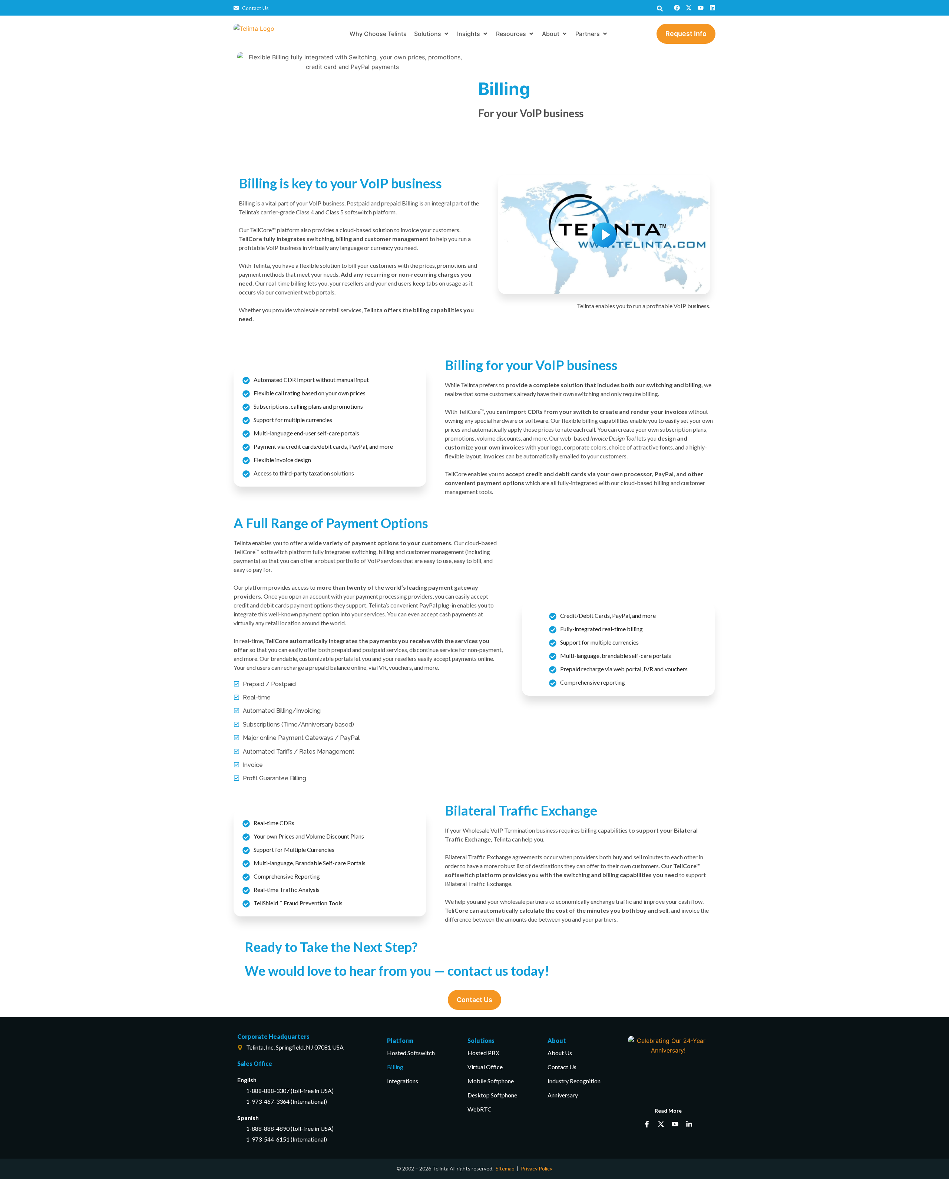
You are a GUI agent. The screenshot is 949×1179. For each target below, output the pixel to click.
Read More (668, 1110)
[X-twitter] (689, 8)
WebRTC (479, 1109)
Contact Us (562, 1066)
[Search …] (660, 7)
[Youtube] (701, 8)
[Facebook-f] (647, 1124)
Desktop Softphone (492, 1095)
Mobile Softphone (490, 1080)
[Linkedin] (712, 8)
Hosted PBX (483, 1052)
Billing (395, 1066)
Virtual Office (485, 1066)
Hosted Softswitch (411, 1052)
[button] (431, 33)
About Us (560, 1052)
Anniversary (563, 1095)
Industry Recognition (574, 1080)
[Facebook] (677, 8)
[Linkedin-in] (689, 1124)
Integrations (402, 1080)
